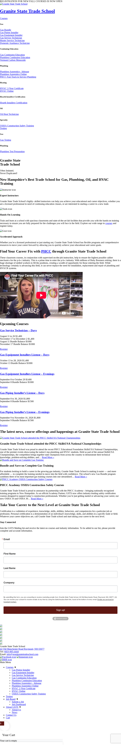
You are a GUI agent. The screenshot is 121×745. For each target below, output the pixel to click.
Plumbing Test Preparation (12, 151)
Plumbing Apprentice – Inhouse (26, 683)
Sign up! (60, 610)
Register (4, 349)
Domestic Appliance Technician (15, 43)
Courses (4, 18)
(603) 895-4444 (11, 651)
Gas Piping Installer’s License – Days (22, 392)
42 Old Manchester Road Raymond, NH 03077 (22, 649)
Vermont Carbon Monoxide (13, 60)
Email (7, 539)
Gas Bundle (5, 30)
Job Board (10, 699)
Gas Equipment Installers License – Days (24, 354)
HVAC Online (7, 91)
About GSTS (12, 707)
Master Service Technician (12, 40)
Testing (3, 128)
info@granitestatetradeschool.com (22, 654)
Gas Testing (5, 140)
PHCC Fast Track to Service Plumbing (18, 77)
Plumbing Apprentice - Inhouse (14, 71)
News (14, 712)
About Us (16, 709)
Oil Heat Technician (9, 114)
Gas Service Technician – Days (18, 330)
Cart (8, 717)
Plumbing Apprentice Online (13, 74)
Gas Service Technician (11, 38)
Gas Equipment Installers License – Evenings (27, 373)
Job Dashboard (19, 704)
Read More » (48, 457)
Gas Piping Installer (9, 32)
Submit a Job (18, 701)
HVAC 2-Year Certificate (12, 88)
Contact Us (11, 715)
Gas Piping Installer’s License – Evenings (24, 412)
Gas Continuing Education (12, 55)
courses (108, 223)
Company (9, 582)
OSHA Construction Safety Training (17, 125)
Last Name (9, 568)
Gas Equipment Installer (11, 35)
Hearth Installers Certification (13, 102)
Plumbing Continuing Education (15, 57)
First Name (10, 553)
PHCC (46, 251)
